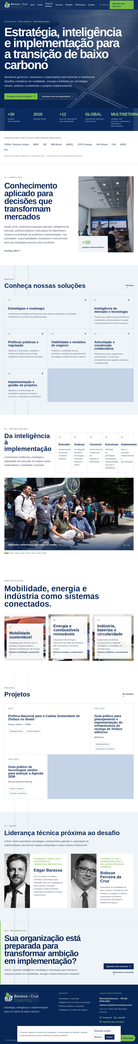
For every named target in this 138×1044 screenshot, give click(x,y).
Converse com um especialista (56, 96)
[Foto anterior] (10, 514)
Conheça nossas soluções (19, 96)
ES (107, 5)
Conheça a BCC (11, 251)
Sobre (40, 5)
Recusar (98, 1037)
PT (101, 5)
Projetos (69, 5)
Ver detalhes (128, 694)
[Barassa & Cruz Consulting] (15, 5)
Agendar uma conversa (118, 4)
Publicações (80, 5)
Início (32, 5)
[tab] (6, 553)
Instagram (107, 1017)
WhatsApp (128, 1038)
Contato (91, 5)
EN (104, 5)
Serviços (59, 5)
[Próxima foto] (128, 514)
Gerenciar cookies (102, 1031)
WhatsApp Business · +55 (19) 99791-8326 (113, 999)
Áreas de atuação (49, 5)
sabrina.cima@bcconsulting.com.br (115, 1005)
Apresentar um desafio (123, 972)
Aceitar (109, 1037)
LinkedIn (121, 1017)
